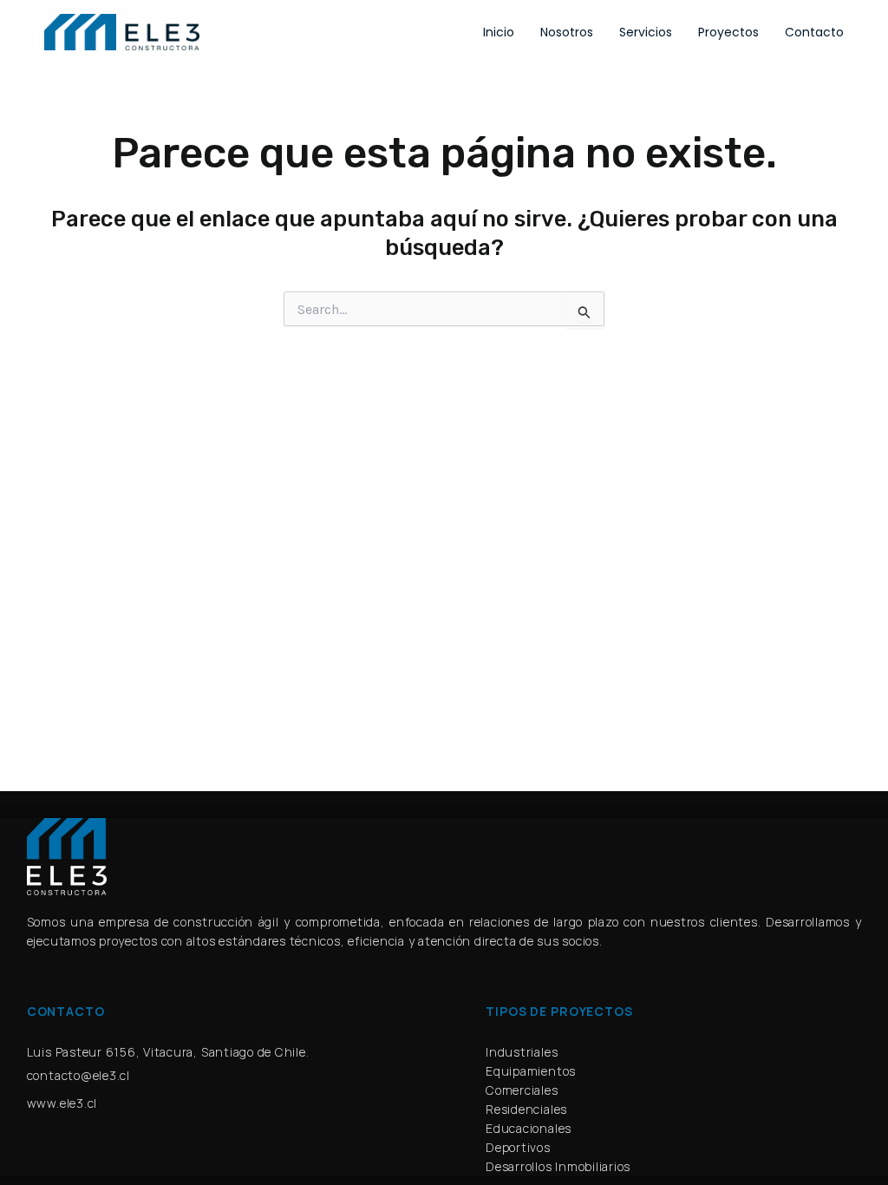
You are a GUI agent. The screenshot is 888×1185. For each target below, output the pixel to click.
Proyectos (728, 32)
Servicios (645, 32)
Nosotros (566, 32)
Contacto (814, 32)
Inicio (498, 32)
